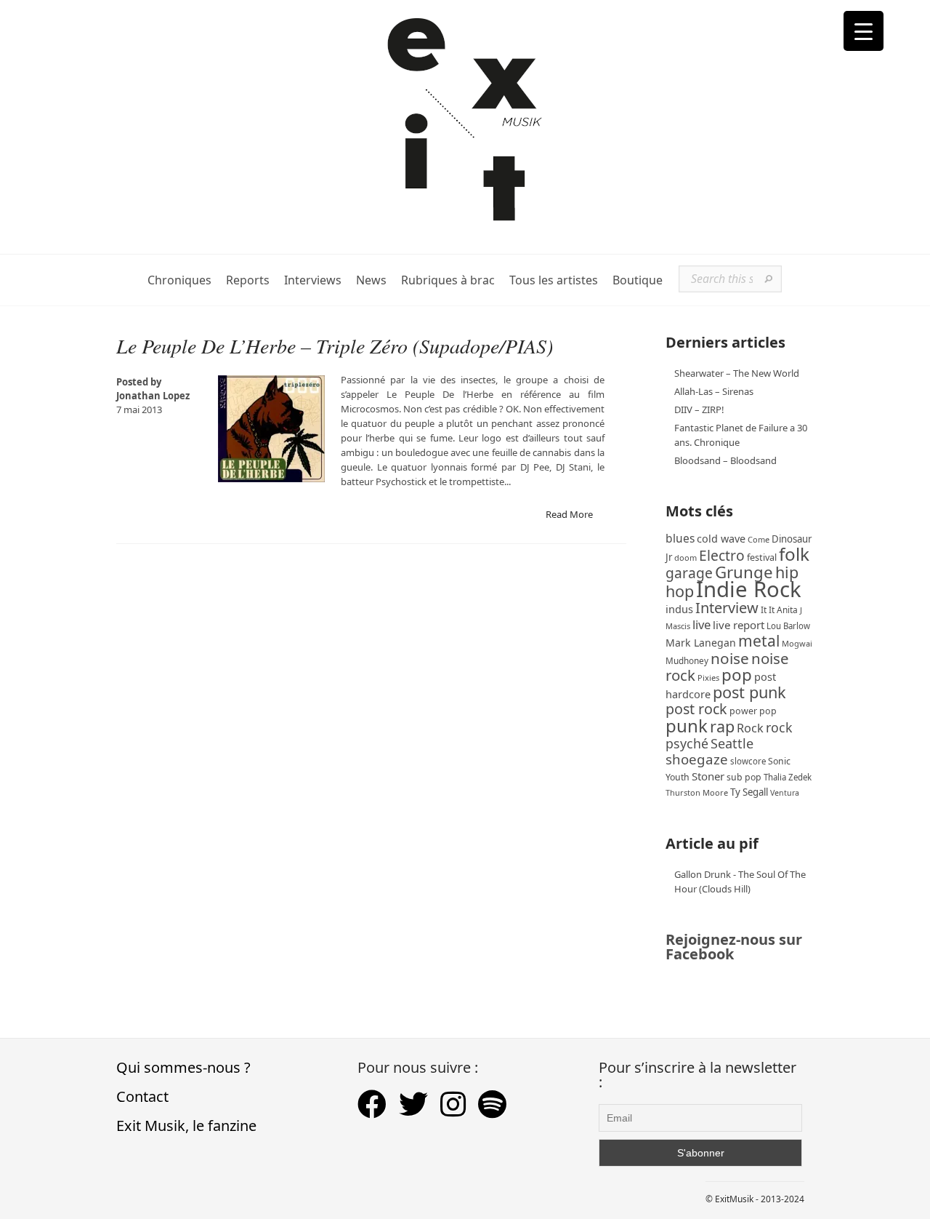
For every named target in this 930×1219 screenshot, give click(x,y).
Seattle (732, 743)
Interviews (312, 280)
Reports (248, 280)
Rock (750, 728)
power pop (753, 711)
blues (680, 538)
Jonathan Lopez (153, 395)
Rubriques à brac (448, 280)
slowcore (748, 761)
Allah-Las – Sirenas (713, 391)
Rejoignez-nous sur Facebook (734, 947)
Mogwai (797, 643)
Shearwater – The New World (736, 373)
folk (794, 554)
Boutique (637, 280)
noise (730, 658)
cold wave (721, 538)
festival (762, 557)
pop (736, 674)
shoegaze (697, 759)
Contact (142, 1096)
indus (679, 608)
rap (722, 726)
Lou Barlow (788, 625)
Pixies (708, 677)
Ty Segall (749, 792)
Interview (727, 608)
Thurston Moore (697, 792)
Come (758, 539)
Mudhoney (687, 660)
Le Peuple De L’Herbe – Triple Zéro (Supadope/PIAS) (334, 345)
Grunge (744, 572)
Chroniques (179, 280)
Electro (722, 555)
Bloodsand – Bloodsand (725, 460)
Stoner (708, 776)
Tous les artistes (553, 280)
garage (689, 573)
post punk (749, 692)
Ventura (784, 793)
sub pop (744, 777)
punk (687, 726)
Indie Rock (748, 589)
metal (759, 641)
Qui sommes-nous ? (183, 1067)
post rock (696, 709)
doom (685, 557)
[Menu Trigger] (864, 31)
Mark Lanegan (701, 643)
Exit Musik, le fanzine (186, 1125)
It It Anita (779, 610)
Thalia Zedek (788, 777)
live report (738, 625)
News (371, 280)
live (701, 624)
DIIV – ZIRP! (699, 409)
